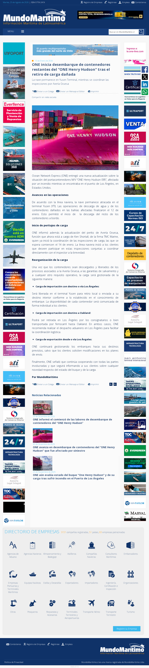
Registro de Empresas (36, 644)
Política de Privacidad (13, 662)
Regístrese (55, 644)
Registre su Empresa (127, 628)
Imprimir (94, 91)
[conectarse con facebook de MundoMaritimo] (145, 69)
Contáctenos (15, 644)
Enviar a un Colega (45, 91)
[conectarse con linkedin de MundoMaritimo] (145, 84)
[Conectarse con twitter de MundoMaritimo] (145, 77)
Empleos (69, 644)
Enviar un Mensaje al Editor (72, 91)
